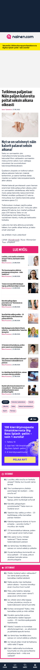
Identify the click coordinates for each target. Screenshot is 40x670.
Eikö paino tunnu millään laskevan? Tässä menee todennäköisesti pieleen (14, 361)
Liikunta (5, 406)
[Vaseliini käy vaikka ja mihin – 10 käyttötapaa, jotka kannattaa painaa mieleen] (33, 318)
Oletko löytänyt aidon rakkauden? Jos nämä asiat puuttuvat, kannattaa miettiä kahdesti (21, 575)
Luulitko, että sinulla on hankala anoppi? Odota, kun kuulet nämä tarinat (13, 259)
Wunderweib (13, 239)
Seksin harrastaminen (26, 406)
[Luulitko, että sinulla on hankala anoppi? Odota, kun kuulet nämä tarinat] (33, 261)
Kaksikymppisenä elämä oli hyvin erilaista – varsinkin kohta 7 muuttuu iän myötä (14, 330)
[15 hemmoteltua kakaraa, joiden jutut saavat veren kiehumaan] (33, 349)
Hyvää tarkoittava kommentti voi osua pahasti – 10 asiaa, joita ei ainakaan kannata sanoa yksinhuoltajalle (13, 389)
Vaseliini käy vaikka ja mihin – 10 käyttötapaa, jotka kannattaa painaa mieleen (13, 316)
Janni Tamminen (7, 110)
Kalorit (31, 402)
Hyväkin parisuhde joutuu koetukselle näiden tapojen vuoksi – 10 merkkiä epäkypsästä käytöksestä (21, 619)
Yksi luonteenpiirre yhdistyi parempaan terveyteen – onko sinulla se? (12, 272)
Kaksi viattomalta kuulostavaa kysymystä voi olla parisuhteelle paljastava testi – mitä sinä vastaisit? (21, 652)
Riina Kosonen (6, 263)
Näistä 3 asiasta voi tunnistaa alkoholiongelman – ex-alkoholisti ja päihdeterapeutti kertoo (22, 629)
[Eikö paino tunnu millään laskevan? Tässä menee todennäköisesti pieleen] (33, 363)
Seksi (13, 406)
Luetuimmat (10, 567)
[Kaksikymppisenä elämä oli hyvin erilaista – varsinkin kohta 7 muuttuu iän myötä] (33, 332)
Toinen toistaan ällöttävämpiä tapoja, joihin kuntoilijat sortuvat (13, 285)
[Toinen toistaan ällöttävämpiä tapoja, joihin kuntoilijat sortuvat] (33, 288)
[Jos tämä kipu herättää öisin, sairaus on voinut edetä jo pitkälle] (33, 376)
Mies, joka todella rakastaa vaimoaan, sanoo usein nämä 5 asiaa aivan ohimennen (20, 593)
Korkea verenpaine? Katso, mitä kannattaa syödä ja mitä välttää (20, 610)
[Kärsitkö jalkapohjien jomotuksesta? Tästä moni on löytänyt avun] (33, 305)
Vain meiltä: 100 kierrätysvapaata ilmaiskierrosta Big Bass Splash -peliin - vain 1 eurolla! (20, 47)
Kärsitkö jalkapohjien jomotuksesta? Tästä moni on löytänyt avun (12, 303)
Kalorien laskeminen (18, 402)
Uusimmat (9, 474)
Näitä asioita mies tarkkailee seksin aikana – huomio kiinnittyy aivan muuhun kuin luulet (21, 584)
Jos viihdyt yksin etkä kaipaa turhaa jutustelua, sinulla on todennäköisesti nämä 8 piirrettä (21, 602)
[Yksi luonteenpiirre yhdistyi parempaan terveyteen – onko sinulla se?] (33, 274)
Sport (5, 411)
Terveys (12, 411)
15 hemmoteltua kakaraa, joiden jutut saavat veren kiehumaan (13, 346)
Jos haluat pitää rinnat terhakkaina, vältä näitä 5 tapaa (22, 643)
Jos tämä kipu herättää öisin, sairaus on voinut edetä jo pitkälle (14, 373)
